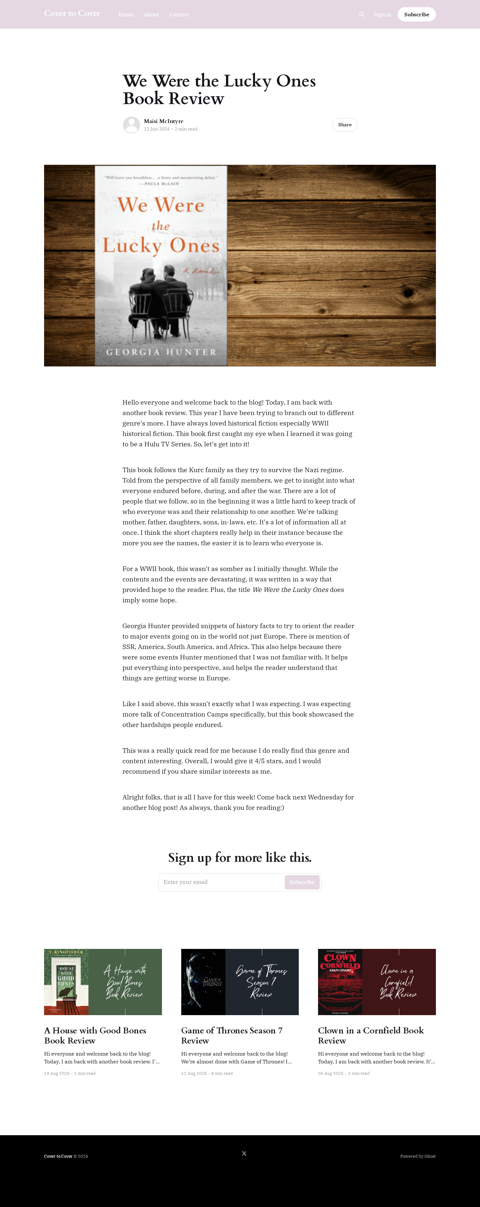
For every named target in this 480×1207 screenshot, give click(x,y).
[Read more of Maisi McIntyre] (131, 125)
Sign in (382, 14)
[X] (244, 1153)
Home (126, 14)
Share (345, 125)
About (151, 14)
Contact (179, 14)
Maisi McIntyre (164, 121)
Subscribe (416, 14)
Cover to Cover (72, 13)
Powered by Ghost (418, 1156)
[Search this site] (362, 14)
